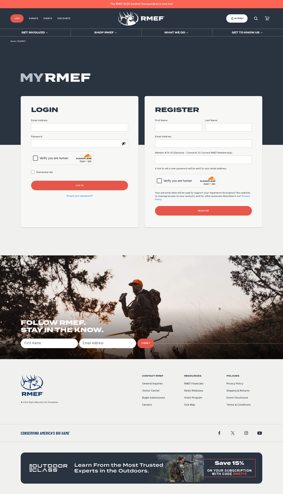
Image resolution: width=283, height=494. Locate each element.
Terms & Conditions (238, 405)
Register (203, 211)
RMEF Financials (193, 383)
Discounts (64, 18)
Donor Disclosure (237, 398)
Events (48, 18)
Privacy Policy (234, 383)
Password (36, 136)
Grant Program (193, 398)
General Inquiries (152, 383)
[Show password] (123, 143)
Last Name (211, 120)
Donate (33, 18)
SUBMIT (146, 343)
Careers (147, 405)
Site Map (189, 405)
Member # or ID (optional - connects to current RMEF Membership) (193, 153)
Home (13, 41)
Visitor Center (151, 391)
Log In (79, 185)
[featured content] (141, 468)
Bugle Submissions (153, 398)
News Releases (193, 391)
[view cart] (267, 18)
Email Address (39, 120)
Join (17, 18)
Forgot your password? (80, 196)
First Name (161, 120)
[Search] (256, 18)
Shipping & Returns (238, 391)
